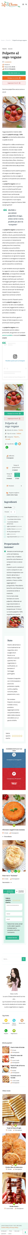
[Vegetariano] (15, 1125)
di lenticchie (15, 516)
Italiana (18, 433)
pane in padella (7, 335)
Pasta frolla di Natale (17, 1047)
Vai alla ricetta (13, 73)
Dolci (9, 1233)
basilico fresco (14, 529)
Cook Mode (8, 507)
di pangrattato (13, 531)
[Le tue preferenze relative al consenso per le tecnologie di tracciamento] (25, 1232)
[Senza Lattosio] (16, 443)
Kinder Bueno (14, 1206)
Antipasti (4, 1231)
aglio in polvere (14, 526)
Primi (10, 1231)
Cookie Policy (5, 1227)
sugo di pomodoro (15, 536)
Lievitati (3, 1233)
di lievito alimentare (12, 522)
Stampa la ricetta (13, 78)
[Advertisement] (14, 24)
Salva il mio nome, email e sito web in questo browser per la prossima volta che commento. (14, 928)
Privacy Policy (14, 1227)
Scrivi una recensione (10, 891)
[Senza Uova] (19, 443)
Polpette (4, 48)
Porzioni (7, 511)
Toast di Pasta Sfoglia (14, 1128)
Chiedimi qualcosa (21, 891)
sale (11, 534)
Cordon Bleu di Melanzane (14, 1167)
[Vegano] (7, 447)
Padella (20, 430)
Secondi (10, 48)
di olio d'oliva (14, 519)
